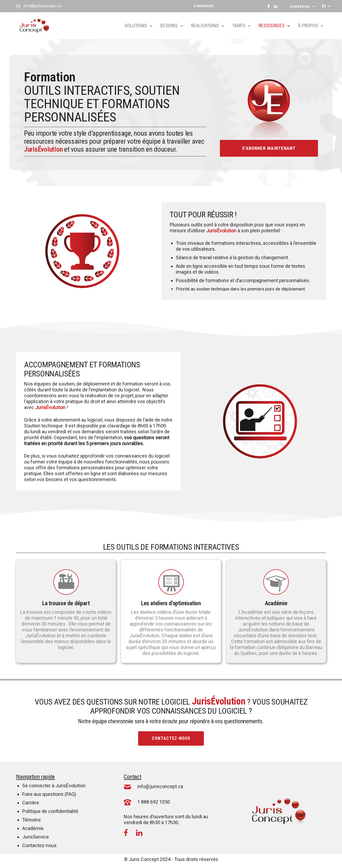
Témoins (31, 820)
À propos (308, 25)
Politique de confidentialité (50, 811)
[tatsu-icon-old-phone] (127, 802)
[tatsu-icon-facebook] (268, 6)
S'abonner (203, 6)
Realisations (205, 25)
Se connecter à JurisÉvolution (54, 785)
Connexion (300, 7)
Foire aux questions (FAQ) (49, 794)
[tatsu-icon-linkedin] (276, 6)
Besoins (169, 25)
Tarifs (238, 25)
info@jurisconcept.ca (42, 5)
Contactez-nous (171, 738)
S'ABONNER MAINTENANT (269, 148)
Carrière (30, 802)
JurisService (35, 837)
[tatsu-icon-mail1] (127, 786)
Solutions (136, 25)
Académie (33, 828)
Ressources (272, 25)
